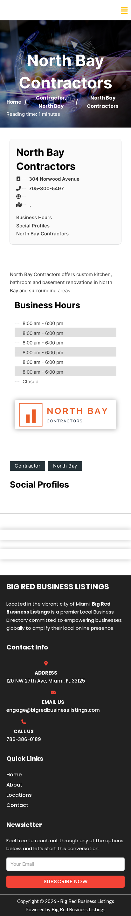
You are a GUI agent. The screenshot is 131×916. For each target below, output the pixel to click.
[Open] (124, 10)
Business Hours (34, 217)
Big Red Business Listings (46, 10)
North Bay (51, 106)
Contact (17, 805)
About (14, 784)
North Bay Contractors (42, 234)
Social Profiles (33, 226)
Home (13, 102)
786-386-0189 (23, 739)
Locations (19, 795)
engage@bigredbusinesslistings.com (53, 710)
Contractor (50, 97)
